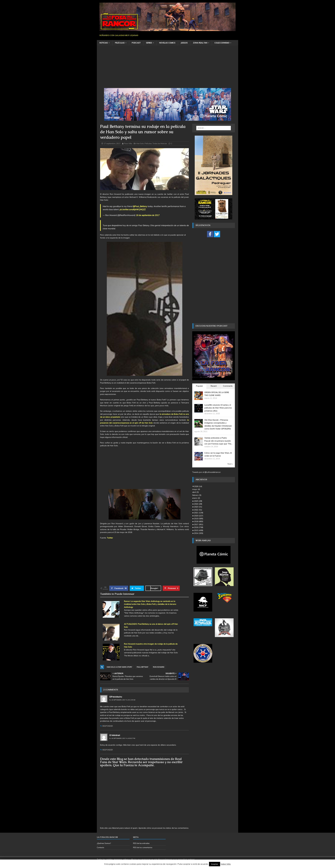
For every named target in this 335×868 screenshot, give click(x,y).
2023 (198, 507)
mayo (196, 489)
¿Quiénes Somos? (104, 843)
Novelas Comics (167, 43)
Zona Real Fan (200, 43)
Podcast (136, 43)
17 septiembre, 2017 (112, 143)
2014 (198, 533)
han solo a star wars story (119, 667)
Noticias (103, 43)
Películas (120, 43)
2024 (198, 504)
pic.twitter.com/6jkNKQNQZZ (133, 209)
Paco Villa (128, 143)
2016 (198, 527)
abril (195, 492)
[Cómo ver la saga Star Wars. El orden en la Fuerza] (198, 459)
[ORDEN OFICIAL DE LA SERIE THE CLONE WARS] (198, 398)
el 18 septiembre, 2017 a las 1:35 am (122, 700)
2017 (198, 524)
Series (149, 43)
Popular (199, 386)
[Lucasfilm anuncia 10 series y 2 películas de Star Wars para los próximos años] (198, 411)
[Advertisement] (167, 68)
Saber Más (226, 864)
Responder (107, 726)
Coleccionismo (221, 43)
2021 (198, 512)
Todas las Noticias (160, 143)
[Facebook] (210, 234)
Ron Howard (158, 667)
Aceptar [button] (214, 864)
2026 (198, 486)
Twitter (110, 538)
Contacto (100, 847)
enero (196, 498)
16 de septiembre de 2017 (148, 215)
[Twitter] (217, 234)
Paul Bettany (142, 667)
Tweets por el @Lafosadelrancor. (206, 472)
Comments (228, 386)
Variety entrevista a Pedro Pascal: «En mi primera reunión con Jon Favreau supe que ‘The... (218, 441)
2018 (198, 521)
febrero (196, 495)
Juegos (184, 43)
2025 (198, 501)
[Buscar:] (213, 128)
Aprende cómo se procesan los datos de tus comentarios (163, 828)
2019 (198, 518)
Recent (214, 386)
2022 (198, 510)
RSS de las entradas (141, 843)
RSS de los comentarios (142, 847)
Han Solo (140, 143)
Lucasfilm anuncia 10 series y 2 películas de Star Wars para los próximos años (218, 408)
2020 (198, 515)
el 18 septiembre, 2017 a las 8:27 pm (122, 738)
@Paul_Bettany (140, 206)
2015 (198, 530)
